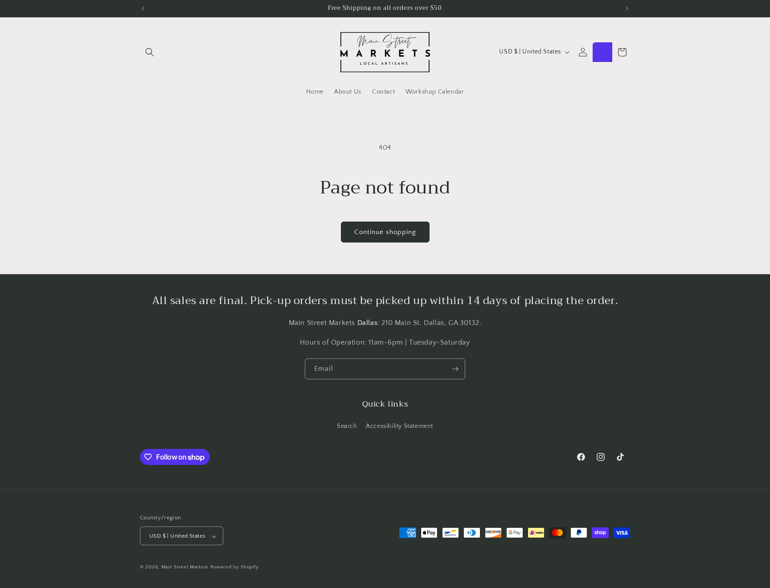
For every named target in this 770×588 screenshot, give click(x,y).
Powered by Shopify (234, 567)
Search (347, 425)
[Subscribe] (455, 368)
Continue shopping (385, 232)
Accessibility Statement (399, 425)
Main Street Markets (185, 567)
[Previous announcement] (143, 8)
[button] (150, 52)
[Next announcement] (627, 8)
